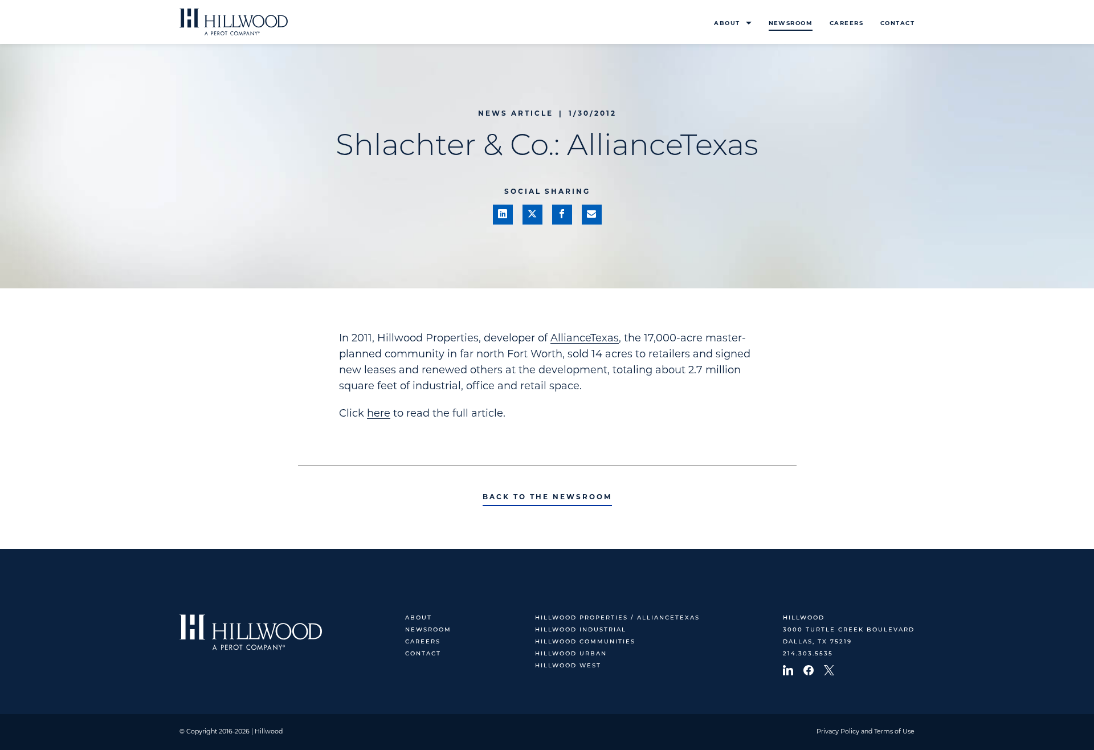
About (727, 24)
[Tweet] (532, 215)
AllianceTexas (584, 339)
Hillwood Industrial (580, 630)
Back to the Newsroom (547, 497)
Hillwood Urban (571, 654)
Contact (897, 24)
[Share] (503, 215)
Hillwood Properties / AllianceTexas (617, 618)
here (378, 414)
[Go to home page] (233, 22)
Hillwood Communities (585, 642)
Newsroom (791, 24)
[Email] (592, 215)
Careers (846, 24)
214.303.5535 (808, 654)
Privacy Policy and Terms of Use (866, 732)
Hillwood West (568, 666)
